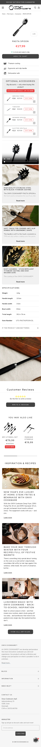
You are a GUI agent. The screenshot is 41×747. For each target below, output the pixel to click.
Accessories (18, 14)
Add (33, 101)
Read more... (6, 663)
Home (3, 14)
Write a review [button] (20, 404)
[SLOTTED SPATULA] (9, 130)
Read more (20, 201)
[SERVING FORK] (9, 98)
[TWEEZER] (9, 108)
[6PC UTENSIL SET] (10, 428)
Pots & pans (10, 14)
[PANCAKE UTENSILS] (28, 428)
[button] (38, 7)
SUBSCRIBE (20, 733)
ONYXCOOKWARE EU (21, 742)
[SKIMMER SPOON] (9, 119)
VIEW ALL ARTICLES (20, 632)
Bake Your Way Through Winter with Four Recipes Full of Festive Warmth (20, 551)
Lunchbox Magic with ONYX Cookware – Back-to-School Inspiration (19, 605)
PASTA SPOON (27, 14)
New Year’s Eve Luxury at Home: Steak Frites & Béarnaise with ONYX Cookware (19, 496)
